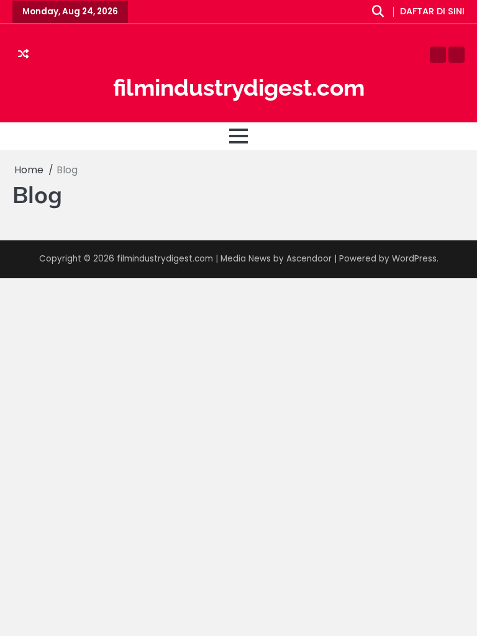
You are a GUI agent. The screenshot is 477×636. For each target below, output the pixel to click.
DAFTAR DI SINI (432, 12)
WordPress (414, 259)
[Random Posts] (23, 55)
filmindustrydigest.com (239, 87)
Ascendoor (309, 259)
